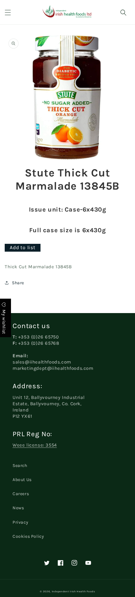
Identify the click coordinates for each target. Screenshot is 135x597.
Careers (21, 493)
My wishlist (4, 321)
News (18, 508)
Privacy (20, 522)
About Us (22, 479)
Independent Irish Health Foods (73, 591)
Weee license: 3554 (35, 445)
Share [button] (18, 282)
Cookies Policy (28, 536)
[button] (8, 12)
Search (20, 465)
